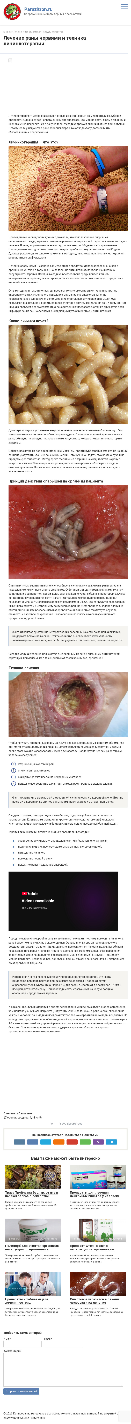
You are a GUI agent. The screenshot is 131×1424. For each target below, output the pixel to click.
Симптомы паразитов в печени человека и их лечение (94, 1301)
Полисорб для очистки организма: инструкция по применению (32, 1247)
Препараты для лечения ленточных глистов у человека (95, 1194)
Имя (7, 1339)
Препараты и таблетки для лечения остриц (26, 1301)
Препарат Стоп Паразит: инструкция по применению (92, 1247)
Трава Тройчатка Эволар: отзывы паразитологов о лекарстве (31, 1194)
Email (48, 1339)
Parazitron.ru (38, 9)
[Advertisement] (68, 88)
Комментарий (12, 1351)
